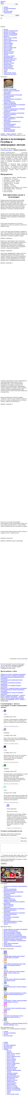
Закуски (6, 54)
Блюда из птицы (8, 44)
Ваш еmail (24, 841)
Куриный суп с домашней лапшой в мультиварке (14, 688)
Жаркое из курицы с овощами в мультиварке (12, 675)
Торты (5, 71)
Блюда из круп (7, 39)
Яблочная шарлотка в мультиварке (13, 935)
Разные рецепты (8, 67)
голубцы (21, 699)
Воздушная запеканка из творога (12, 933)
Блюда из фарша (8, 49)
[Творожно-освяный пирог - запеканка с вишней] (5, 961)
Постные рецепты (8, 65)
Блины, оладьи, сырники (10, 37)
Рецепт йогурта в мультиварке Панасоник (15, 936)
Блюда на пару (7, 50)
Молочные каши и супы (10, 58)
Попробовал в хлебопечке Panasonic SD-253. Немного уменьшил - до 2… (15, 1024)
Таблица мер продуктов (10, 74)
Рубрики (6, 1049)
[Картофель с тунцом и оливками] (5, 983)
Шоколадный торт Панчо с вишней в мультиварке (8, 906)
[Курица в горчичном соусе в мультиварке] (5, 1013)
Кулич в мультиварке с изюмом (12, 932)
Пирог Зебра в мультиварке (7, 92)
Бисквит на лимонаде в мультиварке (10, 115)
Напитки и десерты (9, 63)
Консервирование (8, 57)
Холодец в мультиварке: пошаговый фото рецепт (10, 889)
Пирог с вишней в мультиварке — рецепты (12, 696)
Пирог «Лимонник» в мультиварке (9, 119)
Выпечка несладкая (9, 51)
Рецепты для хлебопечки (10, 35)
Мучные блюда (8, 61)
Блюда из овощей (8, 43)
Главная (6, 7)
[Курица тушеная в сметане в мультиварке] (5, 968)
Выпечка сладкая (8, 53)
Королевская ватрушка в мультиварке (10, 914)
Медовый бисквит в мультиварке (12, 946)
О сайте (6, 9)
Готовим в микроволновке (11, 30)
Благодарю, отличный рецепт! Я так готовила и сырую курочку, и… (13, 1016)
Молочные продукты (9, 60)
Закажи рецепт (8, 944)
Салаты (6, 70)
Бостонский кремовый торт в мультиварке (10, 124)
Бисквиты (6, 36)
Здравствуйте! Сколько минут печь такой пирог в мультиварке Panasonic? (15, 964)
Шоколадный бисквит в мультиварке (10, 910)
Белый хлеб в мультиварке (11, 930)
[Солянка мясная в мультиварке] (5, 997)
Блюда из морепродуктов (10, 40)
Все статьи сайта (8, 11)
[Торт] (5, 953)
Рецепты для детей (9, 68)
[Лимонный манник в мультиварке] (5, 1005)
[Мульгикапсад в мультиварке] (5, 990)
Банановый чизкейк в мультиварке (13, 939)
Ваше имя (23, 838)
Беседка (6, 29)
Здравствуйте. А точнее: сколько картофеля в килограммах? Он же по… (15, 1001)
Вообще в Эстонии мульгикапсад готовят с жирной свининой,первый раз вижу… (15, 993)
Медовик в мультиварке (10, 89)
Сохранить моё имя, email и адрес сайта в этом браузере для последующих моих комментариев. (14, 856)
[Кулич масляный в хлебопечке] (5, 1020)
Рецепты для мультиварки (11, 33)
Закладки (3, 1)
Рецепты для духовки (9, 32)
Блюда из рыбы (8, 46)
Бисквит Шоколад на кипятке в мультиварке (10, 102)
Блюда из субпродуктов (10, 47)
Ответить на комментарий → (11, 726)
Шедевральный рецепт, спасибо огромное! (15, 986)
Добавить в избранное (20, 150)
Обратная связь (8, 12)
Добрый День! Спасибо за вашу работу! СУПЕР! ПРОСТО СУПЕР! (14, 956)
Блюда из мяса (7, 42)
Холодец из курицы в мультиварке (9, 894)
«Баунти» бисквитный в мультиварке (10, 110)
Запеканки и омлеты (9, 56)
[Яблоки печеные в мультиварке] (5, 976)
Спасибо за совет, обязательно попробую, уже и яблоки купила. (15, 979)
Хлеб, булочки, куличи (10, 72)
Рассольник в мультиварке (7, 919)
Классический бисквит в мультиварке (10, 106)
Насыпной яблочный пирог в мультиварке (9, 130)
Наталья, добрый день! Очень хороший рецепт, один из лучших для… (14, 972)
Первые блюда (7, 64)
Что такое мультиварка (10, 8)
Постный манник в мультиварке (9, 96)
